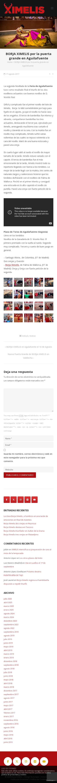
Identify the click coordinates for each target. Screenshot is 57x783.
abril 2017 (8, 709)
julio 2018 (8, 672)
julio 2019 (8, 639)
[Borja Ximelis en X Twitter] (14, 499)
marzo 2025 (9, 606)
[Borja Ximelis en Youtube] (34, 499)
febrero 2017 (9, 712)
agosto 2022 (9, 628)
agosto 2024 (9, 613)
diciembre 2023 (10, 620)
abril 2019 (8, 650)
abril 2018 (8, 683)
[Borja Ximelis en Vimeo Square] (27, 499)
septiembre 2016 (11, 723)
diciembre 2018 (10, 661)
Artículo (25, 336)
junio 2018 (8, 676)
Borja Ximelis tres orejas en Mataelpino (21, 534)
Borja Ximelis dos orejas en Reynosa (20, 523)
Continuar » (50, 780)
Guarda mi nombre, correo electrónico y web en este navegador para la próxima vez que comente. (28, 457)
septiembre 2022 (11, 624)
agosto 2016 (9, 727)
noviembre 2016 (11, 720)
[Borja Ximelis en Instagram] (21, 499)
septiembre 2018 (11, 665)
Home (10, 62)
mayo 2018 (8, 679)
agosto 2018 (9, 668)
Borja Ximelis (12, 264)
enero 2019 (9, 657)
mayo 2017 (8, 705)
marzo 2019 (9, 654)
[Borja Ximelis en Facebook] (7, 499)
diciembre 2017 (10, 690)
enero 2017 (9, 716)
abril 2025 (8, 602)
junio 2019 (8, 643)
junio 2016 (8, 731)
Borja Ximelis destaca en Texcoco (18, 527)
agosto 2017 (9, 698)
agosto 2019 (9, 635)
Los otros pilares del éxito (31, 558)
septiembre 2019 (11, 632)
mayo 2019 (8, 646)
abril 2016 (8, 738)
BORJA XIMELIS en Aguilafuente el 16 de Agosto (29, 346)
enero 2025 (9, 609)
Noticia (33, 336)
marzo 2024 (9, 617)
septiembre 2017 (11, 694)
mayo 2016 (8, 734)
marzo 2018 (9, 687)
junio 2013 (8, 742)
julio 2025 (8, 598)
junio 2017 (8, 701)
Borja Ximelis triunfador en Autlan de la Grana (24, 530)
